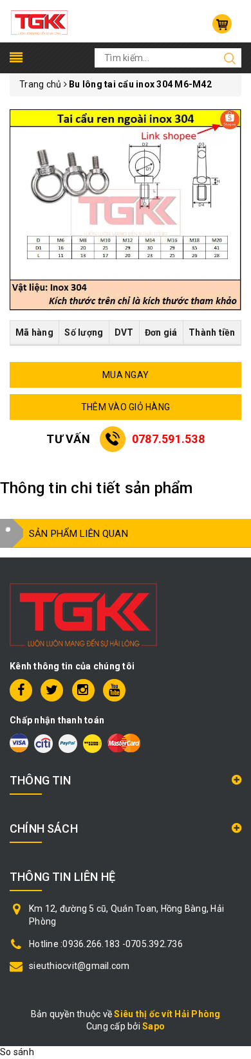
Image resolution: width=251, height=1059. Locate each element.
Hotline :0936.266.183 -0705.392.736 (106, 944)
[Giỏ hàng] (222, 23)
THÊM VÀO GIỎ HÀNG (125, 407)
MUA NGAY (125, 375)
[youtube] (114, 690)
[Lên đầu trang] (231, 731)
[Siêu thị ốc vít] (39, 20)
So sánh (17, 1052)
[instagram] (83, 690)
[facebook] (21, 690)
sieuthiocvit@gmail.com (79, 966)
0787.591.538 (168, 439)
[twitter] (52, 690)
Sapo (153, 1026)
